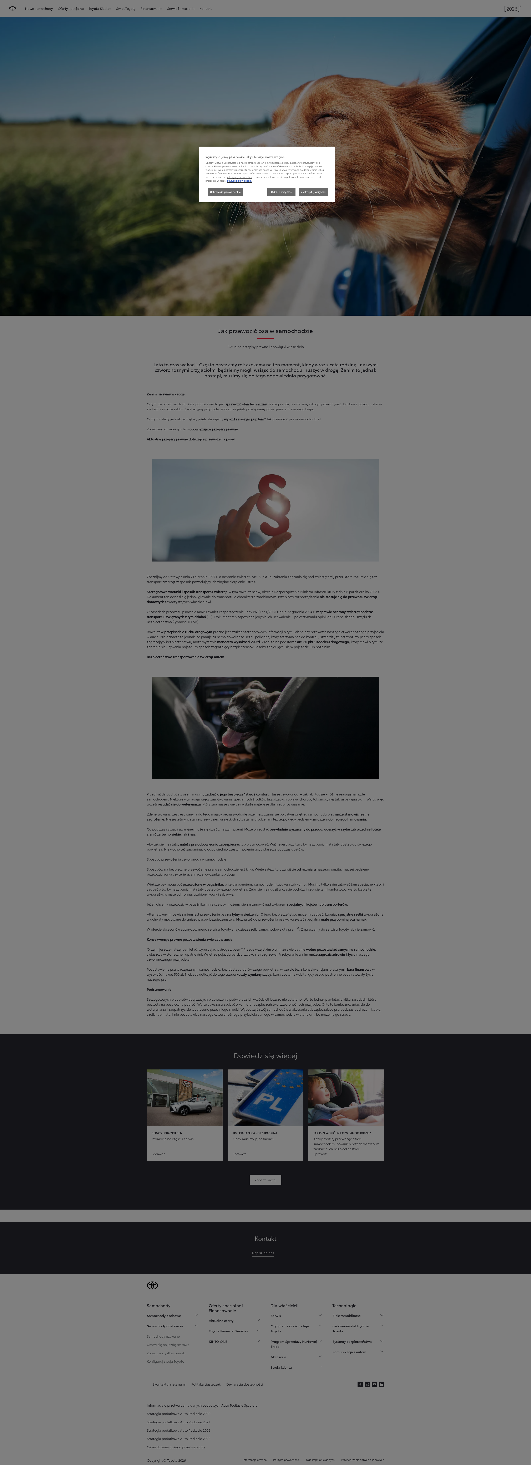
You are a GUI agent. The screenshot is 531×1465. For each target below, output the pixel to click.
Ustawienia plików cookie (225, 191)
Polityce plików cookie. (239, 180)
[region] (267, 174)
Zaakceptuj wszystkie (313, 191)
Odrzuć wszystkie (281, 191)
